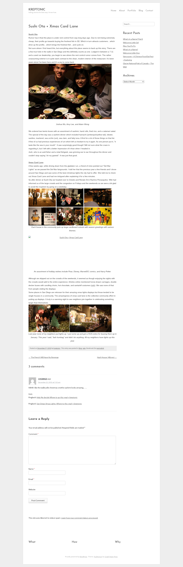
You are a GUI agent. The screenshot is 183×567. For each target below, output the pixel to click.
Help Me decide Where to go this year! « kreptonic (57, 397)
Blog (141, 11)
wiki (93, 285)
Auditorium (98, 557)
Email (31, 479)
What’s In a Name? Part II (133, 39)
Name (32, 469)
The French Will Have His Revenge (44, 357)
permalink (100, 348)
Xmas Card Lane (36, 162)
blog (80, 348)
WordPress (83, 557)
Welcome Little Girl (131, 42)
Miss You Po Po (129, 46)
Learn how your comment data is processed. (79, 518)
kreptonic (57, 348)
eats (84, 348)
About (122, 11)
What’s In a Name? (130, 49)
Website (32, 489)
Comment (34, 434)
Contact (149, 11)
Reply (30, 394)
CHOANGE (42, 379)
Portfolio (132, 11)
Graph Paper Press (111, 557)
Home (113, 11)
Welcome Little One (131, 53)
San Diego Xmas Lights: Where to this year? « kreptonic (59, 404)
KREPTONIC (37, 9)
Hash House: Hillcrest (107, 357)
